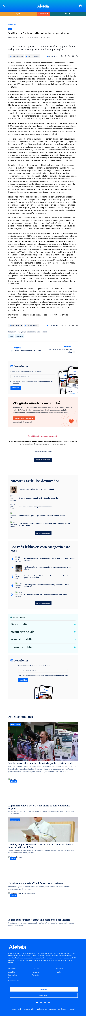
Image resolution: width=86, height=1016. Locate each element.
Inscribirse (15, 388)
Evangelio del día (21, 639)
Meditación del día (22, 632)
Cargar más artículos (43, 533)
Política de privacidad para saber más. (56, 675)
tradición (13, 895)
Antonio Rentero (32, 37)
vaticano (13, 781)
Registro (18, 14)
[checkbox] (11, 381)
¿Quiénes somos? (42, 1009)
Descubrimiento (13, 981)
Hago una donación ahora (22, 418)
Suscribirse (43, 989)
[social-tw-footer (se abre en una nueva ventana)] (45, 1003)
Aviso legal (52, 1009)
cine (11, 336)
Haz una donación (28, 1009)
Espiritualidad (12, 975)
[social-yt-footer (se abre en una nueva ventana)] (37, 1003)
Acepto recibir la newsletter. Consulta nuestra (33, 382)
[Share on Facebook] (62, 56)
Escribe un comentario (43, 460)
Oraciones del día (21, 647)
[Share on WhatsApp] (77, 56)
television (19, 336)
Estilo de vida (12, 978)
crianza (12, 859)
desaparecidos (15, 724)
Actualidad (12, 24)
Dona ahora (42, 14)
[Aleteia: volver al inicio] (43, 6)
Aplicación (35, 975)
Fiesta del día (18, 624)
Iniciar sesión (43, 995)
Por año (58, 972)
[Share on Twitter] (69, 56)
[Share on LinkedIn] (65, 56)
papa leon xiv (14, 820)
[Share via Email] (73, 56)
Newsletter (35, 972)
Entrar (50, 452)
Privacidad (71, 1009)
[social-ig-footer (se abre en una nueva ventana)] (49, 1003)
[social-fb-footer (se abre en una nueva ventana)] (41, 1003)
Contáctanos (62, 1009)
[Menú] (18, 6)
